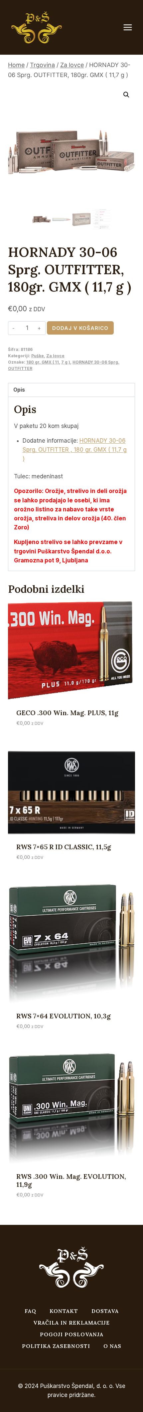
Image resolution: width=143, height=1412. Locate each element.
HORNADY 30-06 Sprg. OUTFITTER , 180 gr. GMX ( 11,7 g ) (75, 449)
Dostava (105, 1311)
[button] (126, 95)
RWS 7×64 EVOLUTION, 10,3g (63, 1016)
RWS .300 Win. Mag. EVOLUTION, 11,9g (71, 1180)
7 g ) (65, 362)
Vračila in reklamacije (71, 1322)
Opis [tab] (19, 390)
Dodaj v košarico (80, 328)
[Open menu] (131, 27)
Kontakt (64, 1311)
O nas (112, 1346)
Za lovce (55, 355)
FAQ (30, 1311)
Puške (37, 355)
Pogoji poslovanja (71, 1334)
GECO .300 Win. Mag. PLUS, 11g (67, 713)
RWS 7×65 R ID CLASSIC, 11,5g (63, 847)
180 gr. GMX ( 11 (42, 362)
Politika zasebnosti (56, 1346)
